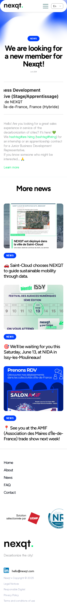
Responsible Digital (14, 589)
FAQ (7, 485)
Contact (10, 492)
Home (8, 462)
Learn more (11, 167)
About (8, 470)
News (8, 477)
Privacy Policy (11, 595)
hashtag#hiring (46, 137)
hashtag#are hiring (21, 137)
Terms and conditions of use (19, 600)
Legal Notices (11, 583)
